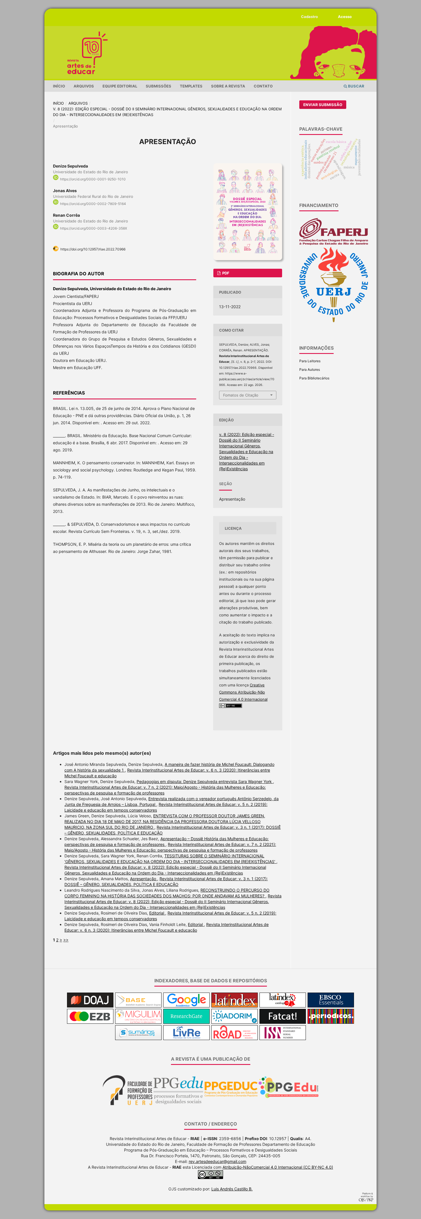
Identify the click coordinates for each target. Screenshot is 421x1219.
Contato (263, 86)
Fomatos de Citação (240, 395)
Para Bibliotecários (314, 378)
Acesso (345, 16)
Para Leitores (309, 361)
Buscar (355, 86)
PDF (225, 273)
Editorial (157, 913)
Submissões (158, 86)
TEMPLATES (191, 86)
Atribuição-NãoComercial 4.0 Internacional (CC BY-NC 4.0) (278, 1167)
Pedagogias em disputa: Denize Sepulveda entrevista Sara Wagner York (205, 781)
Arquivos (84, 86)
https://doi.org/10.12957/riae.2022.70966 (92, 249)
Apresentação (143, 878)
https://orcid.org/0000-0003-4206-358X (93, 228)
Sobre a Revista (228, 86)
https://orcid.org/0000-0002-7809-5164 (93, 204)
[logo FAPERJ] (333, 244)
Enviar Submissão (322, 104)
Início (59, 86)
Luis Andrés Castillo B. (232, 1188)
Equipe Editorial (120, 86)
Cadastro (309, 16)
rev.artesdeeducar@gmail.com (217, 1161)
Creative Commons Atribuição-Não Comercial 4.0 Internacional (243, 692)
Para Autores (309, 369)
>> (65, 939)
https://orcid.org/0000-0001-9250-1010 (93, 179)
